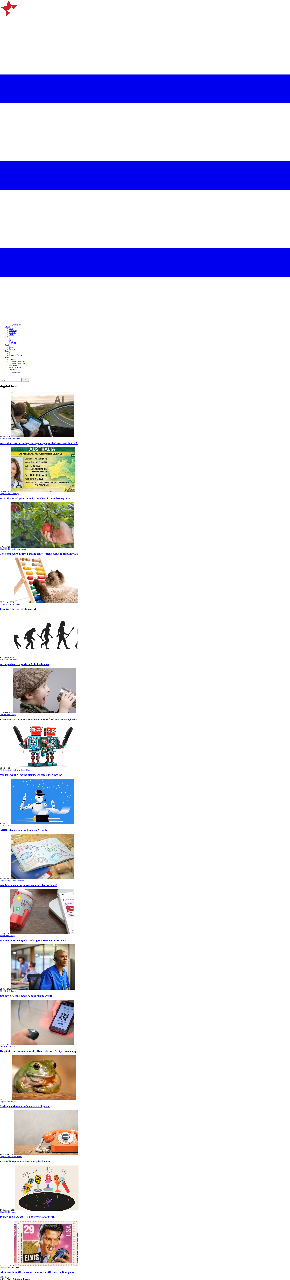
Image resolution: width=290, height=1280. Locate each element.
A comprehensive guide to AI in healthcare (24, 664)
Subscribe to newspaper (17, 363)
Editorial (12, 349)
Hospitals (3, 1046)
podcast (13, 1212)
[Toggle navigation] (2, 30)
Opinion (7, 345)
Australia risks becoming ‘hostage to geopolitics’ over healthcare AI (39, 443)
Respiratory (13, 331)
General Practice (16, 1157)
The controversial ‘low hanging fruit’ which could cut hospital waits (39, 553)
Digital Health (7, 438)
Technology (17, 438)
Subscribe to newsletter (17, 361)
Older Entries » (5, 1277)
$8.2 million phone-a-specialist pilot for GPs (25, 1161)
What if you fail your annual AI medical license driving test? (35, 498)
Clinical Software (8, 770)
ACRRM (12, 343)
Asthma (3, 936)
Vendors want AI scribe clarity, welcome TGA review (31, 774)
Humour (8, 351)
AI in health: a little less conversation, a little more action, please (37, 1272)
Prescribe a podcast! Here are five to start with (27, 1216)
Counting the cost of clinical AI (18, 608)
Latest (11, 329)
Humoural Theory (15, 355)
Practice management (18, 549)
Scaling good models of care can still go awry (26, 1106)
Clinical (7, 327)
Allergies (12, 333)
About (7, 357)
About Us (12, 359)
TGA (11, 341)
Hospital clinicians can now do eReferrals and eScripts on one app (38, 1051)
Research (3, 715)
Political (7, 337)
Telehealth (20, 880)
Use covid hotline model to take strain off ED (26, 995)
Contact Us (13, 369)
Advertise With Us (15, 367)
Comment (6, 659)
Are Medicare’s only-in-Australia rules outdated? (28, 885)
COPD (11, 335)
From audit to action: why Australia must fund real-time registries (38, 719)
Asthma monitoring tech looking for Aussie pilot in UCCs (33, 940)
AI (1, 438)
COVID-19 (4, 991)
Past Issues (13, 365)
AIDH (2, 825)
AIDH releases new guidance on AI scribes (24, 830)
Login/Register (15, 325)
